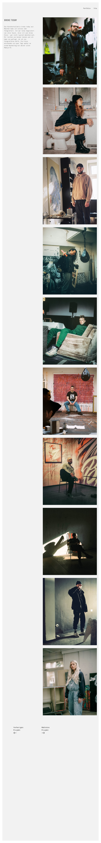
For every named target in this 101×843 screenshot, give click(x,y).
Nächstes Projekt (46, 728)
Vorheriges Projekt (18, 728)
